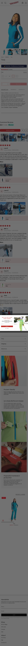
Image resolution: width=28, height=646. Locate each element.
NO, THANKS (7, 328)
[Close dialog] (27, 316)
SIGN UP (7, 326)
